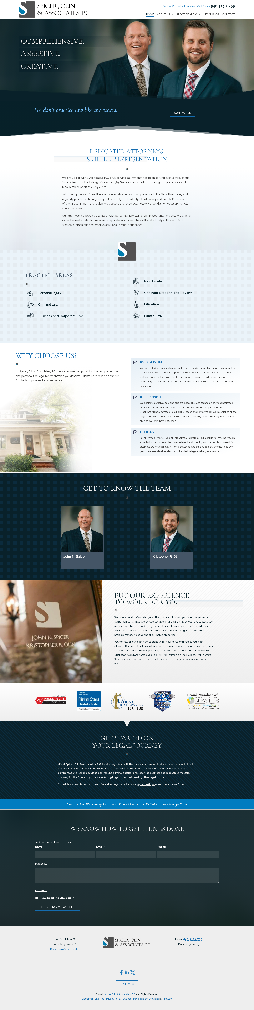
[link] (55, 16)
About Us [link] (163, 14)
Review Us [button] (127, 984)
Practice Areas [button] (187, 14)
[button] (121, 972)
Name (39, 846)
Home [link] (150, 14)
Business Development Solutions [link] (141, 998)
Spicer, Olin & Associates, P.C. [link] (120, 994)
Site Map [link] (99, 998)
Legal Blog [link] (211, 14)
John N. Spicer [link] (74, 556)
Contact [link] (228, 14)
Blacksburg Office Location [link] (65, 949)
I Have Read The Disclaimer (57, 898)
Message (41, 863)
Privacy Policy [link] (113, 998)
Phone (161, 846)
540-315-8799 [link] (223, 6)
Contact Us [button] (182, 113)
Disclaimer (41, 890)
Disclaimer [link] (87, 998)
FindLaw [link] (167, 998)
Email (100, 846)
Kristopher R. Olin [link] (166, 556)
